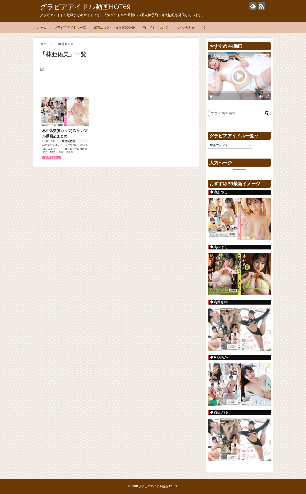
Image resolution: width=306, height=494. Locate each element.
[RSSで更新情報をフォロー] (261, 6)
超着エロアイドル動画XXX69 (114, 27)
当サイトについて (155, 27)
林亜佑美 (70, 141)
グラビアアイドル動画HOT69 (85, 7)
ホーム (42, 27)
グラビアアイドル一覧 (70, 27)
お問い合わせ (185, 27)
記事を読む (52, 157)
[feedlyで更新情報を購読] (252, 6)
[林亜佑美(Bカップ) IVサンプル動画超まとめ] (65, 111)
